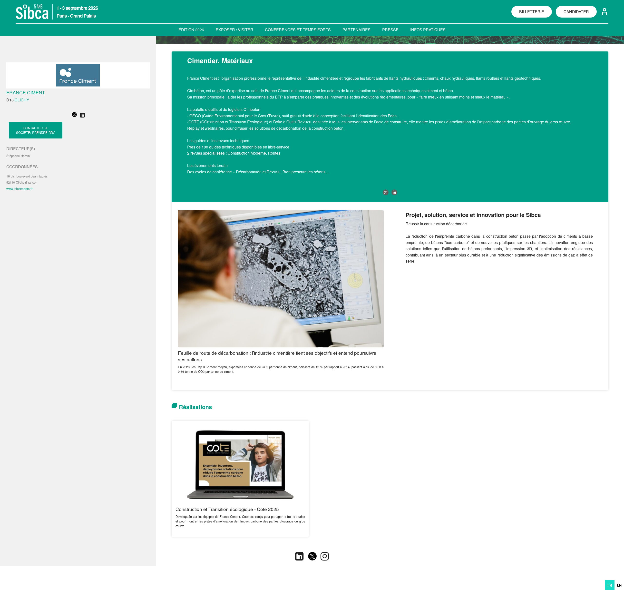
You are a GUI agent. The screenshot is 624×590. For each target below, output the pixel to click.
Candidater (576, 11)
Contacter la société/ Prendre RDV (35, 130)
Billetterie (531, 11)
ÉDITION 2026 (191, 29)
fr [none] (609, 585)
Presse (390, 29)
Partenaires (356, 29)
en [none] (619, 585)
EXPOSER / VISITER (234, 29)
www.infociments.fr (19, 188)
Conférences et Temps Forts (298, 29)
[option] (619, 585)
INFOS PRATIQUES (428, 29)
